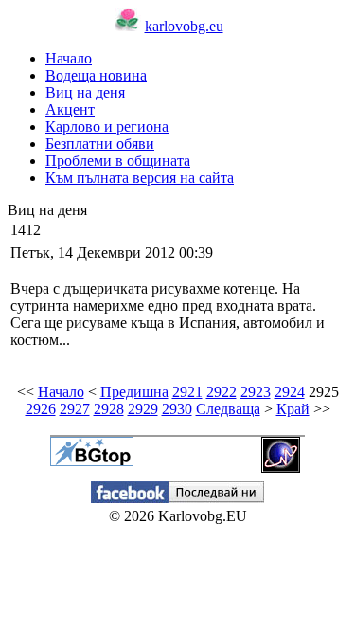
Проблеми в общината (117, 161)
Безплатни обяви (99, 143)
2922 (221, 392)
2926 (41, 409)
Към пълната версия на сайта (139, 178)
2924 (290, 392)
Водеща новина (96, 75)
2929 (143, 409)
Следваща (228, 409)
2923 (255, 392)
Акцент (70, 109)
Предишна (134, 392)
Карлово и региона (107, 126)
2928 (109, 409)
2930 (177, 409)
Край (293, 409)
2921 (187, 392)
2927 (75, 409)
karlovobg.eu (184, 26)
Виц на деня (85, 92)
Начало (68, 58)
